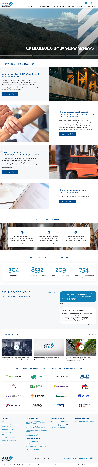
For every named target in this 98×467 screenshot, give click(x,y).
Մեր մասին (31, 6)
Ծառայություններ (43, 6)
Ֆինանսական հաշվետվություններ (63, 6)
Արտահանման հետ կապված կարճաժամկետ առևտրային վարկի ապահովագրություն (35, 422)
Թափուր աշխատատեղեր (8, 437)
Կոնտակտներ (92, 6)
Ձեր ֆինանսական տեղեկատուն (34, 449)
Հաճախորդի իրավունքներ (9, 440)
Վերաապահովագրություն (8, 429)
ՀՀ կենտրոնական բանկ (32, 441)
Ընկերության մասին (7, 421)
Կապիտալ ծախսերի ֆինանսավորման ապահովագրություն (36, 431)
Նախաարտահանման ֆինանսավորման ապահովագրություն (36, 427)
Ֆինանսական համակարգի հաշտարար (36, 446)
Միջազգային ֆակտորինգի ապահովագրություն (33, 435)
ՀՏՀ (2, 442)
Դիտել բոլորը (51, 292)
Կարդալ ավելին (10, 94)
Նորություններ (80, 6)
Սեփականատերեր (7, 434)
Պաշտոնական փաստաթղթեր (59, 421)
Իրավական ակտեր (7, 426)
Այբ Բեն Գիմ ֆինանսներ (32, 444)
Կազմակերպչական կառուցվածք (10, 424)
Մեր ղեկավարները (7, 432)
